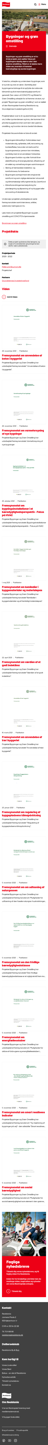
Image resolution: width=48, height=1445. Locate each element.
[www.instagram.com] (15, 1440)
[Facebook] (3, 1440)
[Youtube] (9, 1440)
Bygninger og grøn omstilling (14, 223)
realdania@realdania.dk (12, 1335)
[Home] (6, 4)
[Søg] (35, 4)
